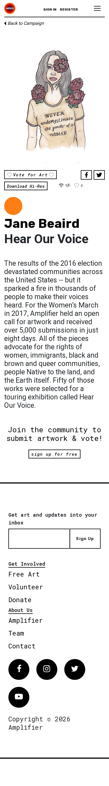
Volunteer (25, 587)
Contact (21, 646)
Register (69, 9)
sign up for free (54, 454)
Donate (20, 599)
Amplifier (25, 620)
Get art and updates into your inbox (52, 518)
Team (16, 633)
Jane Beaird (42, 223)
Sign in (49, 9)
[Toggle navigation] (97, 8)
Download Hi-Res (26, 186)
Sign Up (85, 538)
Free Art (24, 574)
